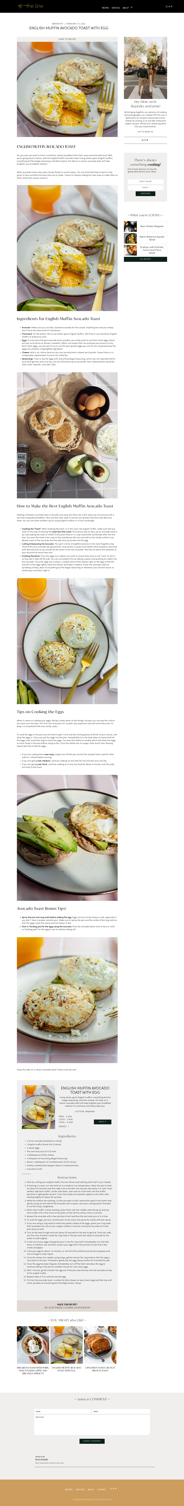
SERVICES (116, 8)
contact (101, 1489)
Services (80, 1489)
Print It (102, 1122)
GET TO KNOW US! (145, 132)
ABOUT (126, 8)
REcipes (105, 8)
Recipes (69, 1489)
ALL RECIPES (145, 259)
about (91, 1489)
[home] (92, 5)
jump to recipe (67, 39)
